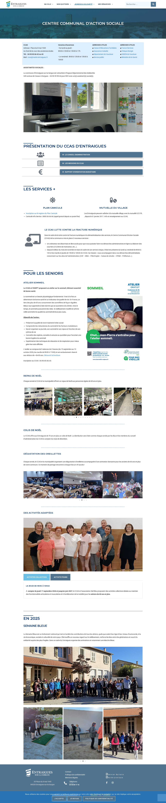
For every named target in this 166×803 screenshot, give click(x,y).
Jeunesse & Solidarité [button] (83, 4)
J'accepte (59, 798)
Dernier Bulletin (116, 774)
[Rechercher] (153, 4)
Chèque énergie (127, 51)
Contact (68, 772)
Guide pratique (115, 777)
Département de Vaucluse (103, 54)
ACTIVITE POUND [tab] (60, 577)
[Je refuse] (163, 797)
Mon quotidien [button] (63, 4)
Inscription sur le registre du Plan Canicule (41, 213)
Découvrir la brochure (52, 355)
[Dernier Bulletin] (107, 774)
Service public (99, 57)
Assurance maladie (101, 51)
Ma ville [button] (47, 4)
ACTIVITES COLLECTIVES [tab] (37, 577)
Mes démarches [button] (104, 4)
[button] (26, 401)
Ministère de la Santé (129, 57)
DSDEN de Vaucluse (129, 54)
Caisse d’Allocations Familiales (105, 48)
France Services (127, 48)
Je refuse (74, 798)
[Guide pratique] (107, 777)
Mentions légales (71, 778)
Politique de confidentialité (75, 775)
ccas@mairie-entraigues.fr (38, 57)
